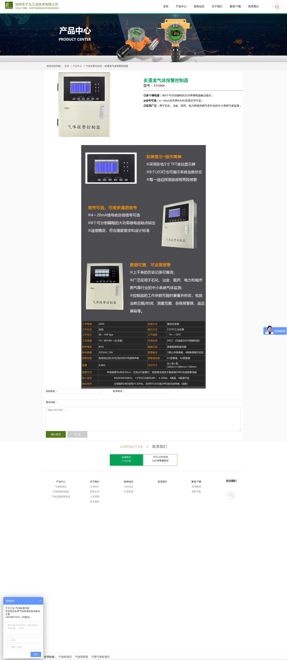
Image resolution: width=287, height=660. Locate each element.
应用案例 (196, 486)
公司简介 (94, 486)
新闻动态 (199, 6)
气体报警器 (81, 656)
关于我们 (217, 6)
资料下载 (196, 491)
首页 (166, 6)
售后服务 (94, 501)
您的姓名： (51, 391)
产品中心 (181, 6)
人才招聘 (94, 496)
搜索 (277, 6)
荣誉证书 (94, 491)
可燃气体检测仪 (100, 656)
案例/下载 (235, 6)
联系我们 (253, 6)
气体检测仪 (61, 486)
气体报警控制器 (94, 66)
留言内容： (51, 402)
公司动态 (128, 486)
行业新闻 (128, 491)
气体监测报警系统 (60, 496)
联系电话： (119, 391)
